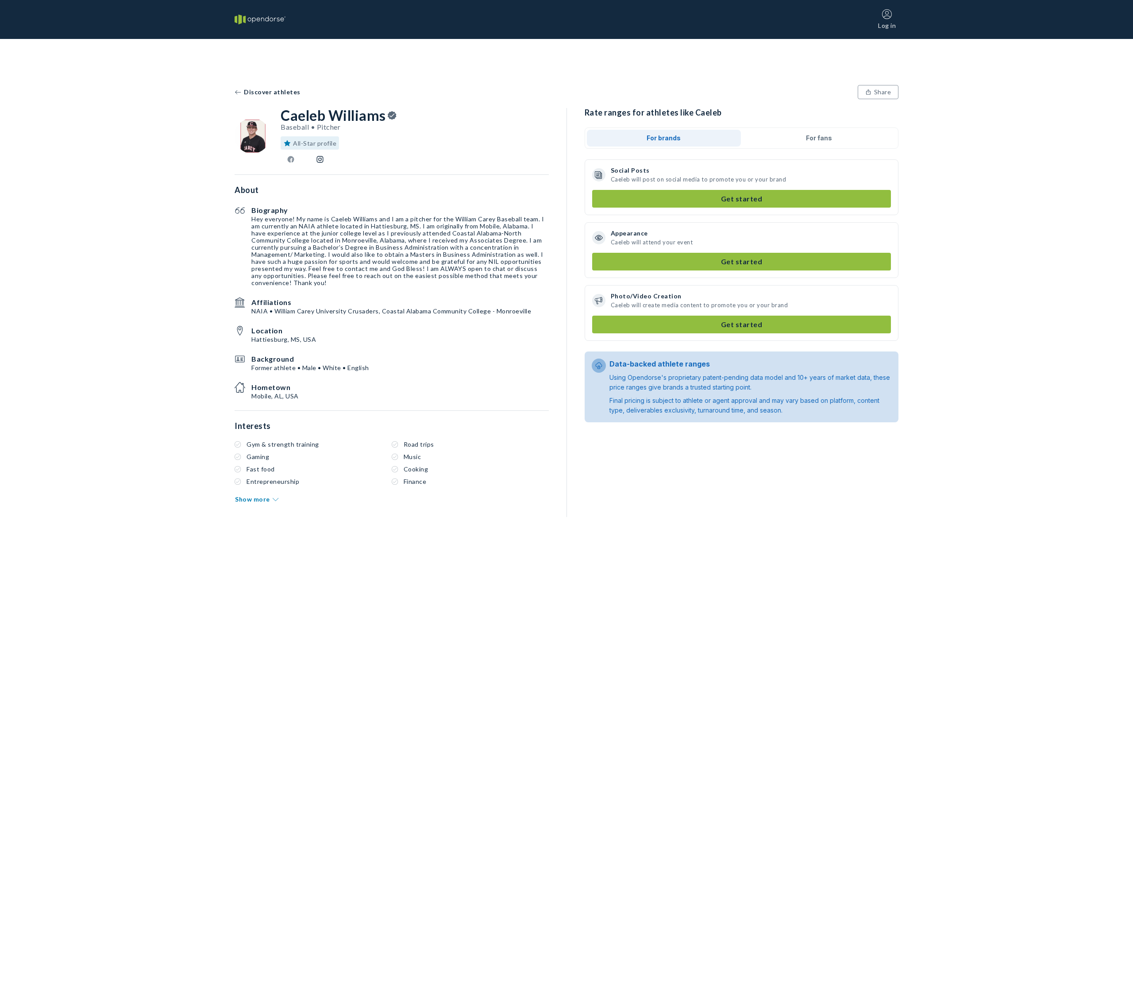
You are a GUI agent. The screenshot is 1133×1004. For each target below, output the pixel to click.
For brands (664, 138)
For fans (819, 138)
